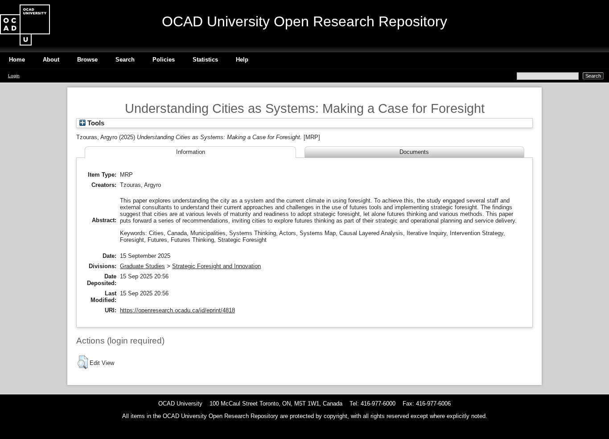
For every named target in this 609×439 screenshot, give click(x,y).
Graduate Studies (142, 266)
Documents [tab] (414, 152)
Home (17, 59)
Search (125, 59)
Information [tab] (190, 152)
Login (14, 75)
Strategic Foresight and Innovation (216, 266)
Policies (163, 59)
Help (242, 59)
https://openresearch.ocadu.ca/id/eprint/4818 (177, 310)
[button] (83, 362)
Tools (95, 123)
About (51, 59)
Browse (87, 59)
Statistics (205, 59)
